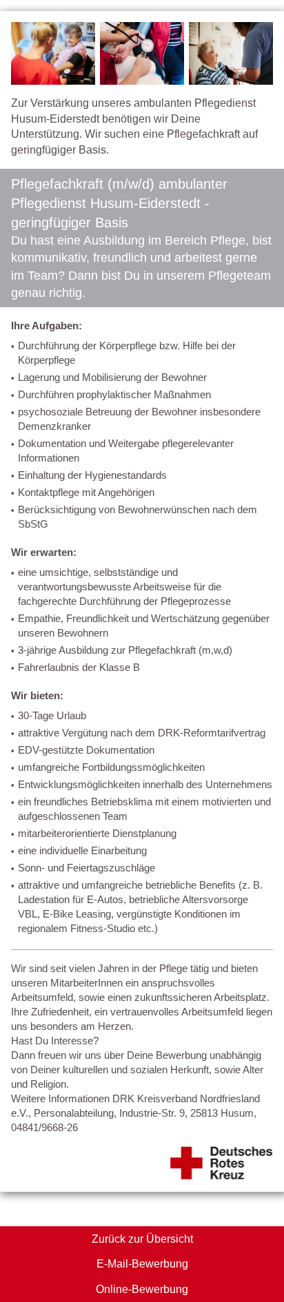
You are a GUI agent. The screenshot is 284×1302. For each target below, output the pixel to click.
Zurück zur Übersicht (142, 1239)
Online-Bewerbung (142, 1289)
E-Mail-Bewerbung (142, 1264)
